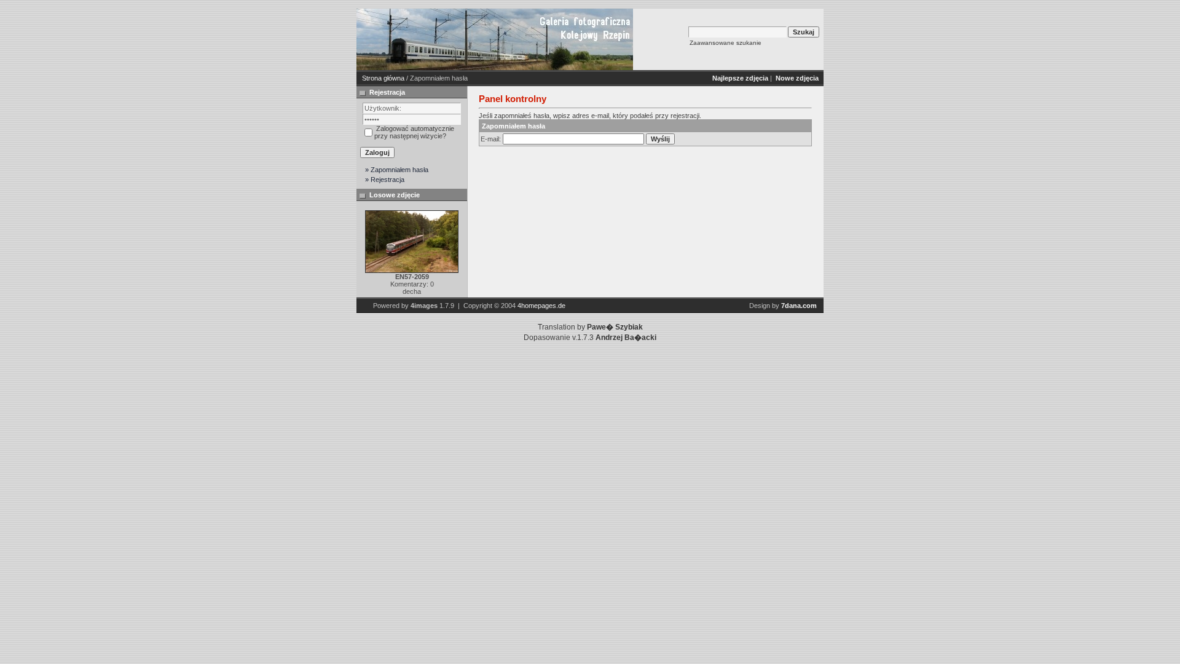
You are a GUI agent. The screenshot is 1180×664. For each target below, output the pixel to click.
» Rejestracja (384, 179)
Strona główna (383, 78)
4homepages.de (541, 305)
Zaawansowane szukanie (725, 42)
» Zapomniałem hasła (396, 169)
